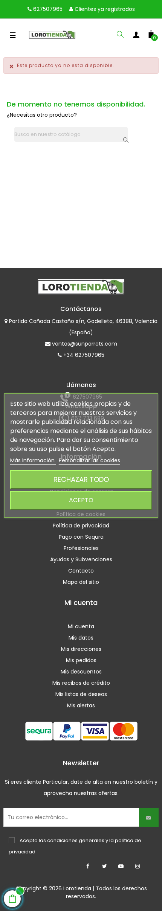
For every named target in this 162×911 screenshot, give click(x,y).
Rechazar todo (81, 479)
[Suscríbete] (149, 817)
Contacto (81, 570)
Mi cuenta (81, 626)
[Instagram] (137, 866)
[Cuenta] (136, 36)
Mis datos (81, 637)
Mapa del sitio (81, 582)
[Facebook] (87, 866)
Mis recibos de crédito (81, 683)
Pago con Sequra (81, 537)
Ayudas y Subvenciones (81, 559)
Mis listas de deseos (81, 694)
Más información (33, 460)
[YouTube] (120, 866)
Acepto (81, 500)
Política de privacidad (81, 525)
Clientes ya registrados (104, 9)
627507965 (47, 9)
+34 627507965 (83, 355)
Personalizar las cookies (89, 460)
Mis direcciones (81, 649)
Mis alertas (81, 705)
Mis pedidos (81, 660)
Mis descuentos (81, 671)
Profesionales (81, 548)
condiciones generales (75, 840)
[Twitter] (104, 866)
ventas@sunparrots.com (83, 343)
